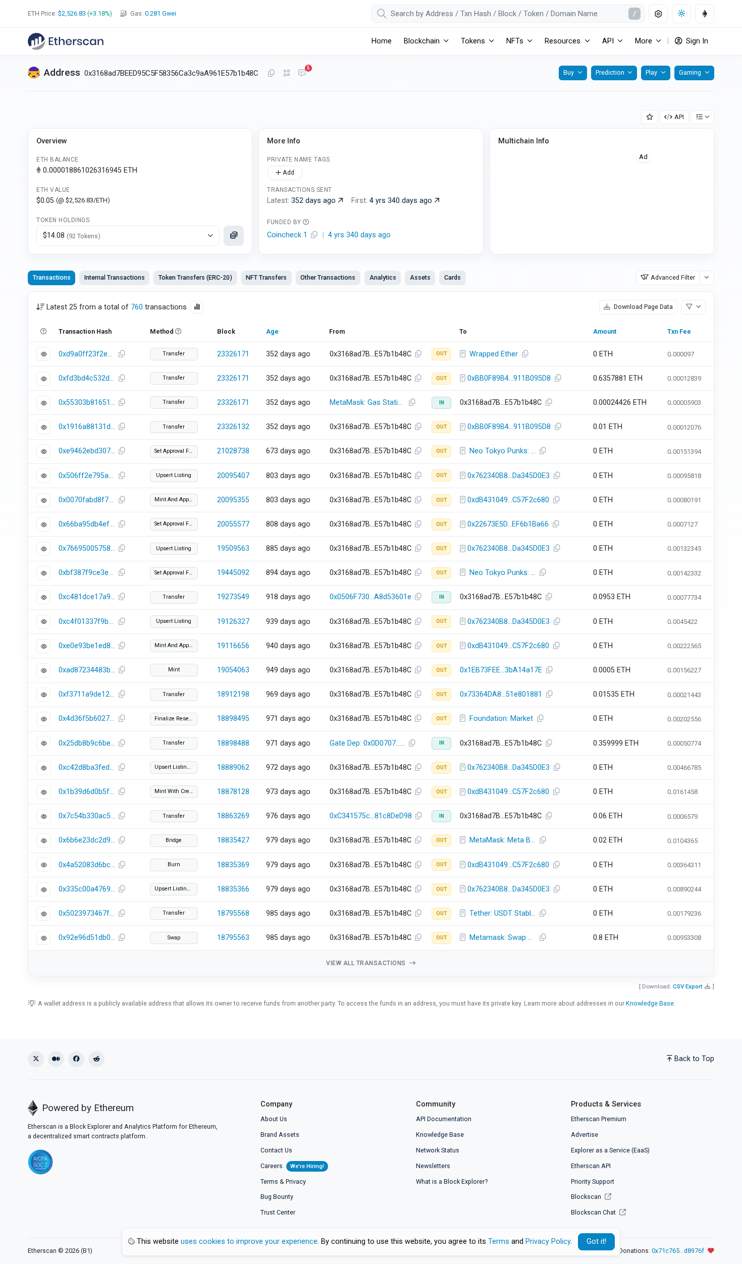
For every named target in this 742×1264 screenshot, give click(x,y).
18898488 (233, 743)
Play (651, 72)
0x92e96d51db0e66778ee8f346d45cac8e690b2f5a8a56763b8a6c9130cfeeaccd (87, 937)
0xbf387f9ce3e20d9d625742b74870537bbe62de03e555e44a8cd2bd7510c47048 (87, 572)
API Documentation (443, 1119)
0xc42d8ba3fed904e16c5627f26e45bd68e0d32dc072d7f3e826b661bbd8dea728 (87, 767)
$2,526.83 (72, 13)
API (679, 117)
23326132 (233, 427)
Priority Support (592, 1181)
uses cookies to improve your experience (249, 1241)
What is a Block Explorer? (452, 1181)
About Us (273, 1119)
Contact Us (276, 1150)
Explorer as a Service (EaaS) (610, 1150)
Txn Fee (679, 331)
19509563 (233, 548)
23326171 (233, 354)
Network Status (437, 1150)
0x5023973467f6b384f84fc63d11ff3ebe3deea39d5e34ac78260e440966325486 (87, 913)
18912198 (233, 694)
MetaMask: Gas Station (368, 402)
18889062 (233, 767)
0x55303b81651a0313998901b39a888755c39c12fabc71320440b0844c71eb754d (87, 402)
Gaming (690, 72)
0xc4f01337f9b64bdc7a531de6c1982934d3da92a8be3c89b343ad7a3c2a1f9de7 (87, 621)
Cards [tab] (452, 277)
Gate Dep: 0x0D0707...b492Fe (369, 743)
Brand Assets (279, 1134)
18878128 (233, 791)
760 (137, 307)
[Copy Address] (271, 73)
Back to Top (694, 1059)
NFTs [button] (514, 41)
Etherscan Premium (598, 1119)
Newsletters (433, 1166)
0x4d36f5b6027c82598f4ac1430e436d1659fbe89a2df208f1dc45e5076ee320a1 (87, 718)
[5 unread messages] (301, 73)
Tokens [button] (473, 41)
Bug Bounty (276, 1196)
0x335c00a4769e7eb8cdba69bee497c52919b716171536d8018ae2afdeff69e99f (87, 889)
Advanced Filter (673, 277)
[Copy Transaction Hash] (121, 354)
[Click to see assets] (234, 236)
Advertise (584, 1134)
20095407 (233, 475)
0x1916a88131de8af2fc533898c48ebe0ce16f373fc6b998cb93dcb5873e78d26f (87, 427)
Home (382, 41)
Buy (568, 72)
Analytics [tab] (382, 277)
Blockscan (587, 1196)
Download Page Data (642, 306)
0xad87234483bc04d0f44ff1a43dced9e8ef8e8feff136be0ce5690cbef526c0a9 (87, 670)
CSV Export (688, 986)
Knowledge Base (650, 1003)
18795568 (233, 913)
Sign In (696, 41)
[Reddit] (96, 1059)
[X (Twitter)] (36, 1059)
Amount (604, 331)
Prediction (610, 72)
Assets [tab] (420, 277)
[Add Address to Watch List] (649, 117)
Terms (269, 1181)
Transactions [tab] (52, 277)
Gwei (160, 13)
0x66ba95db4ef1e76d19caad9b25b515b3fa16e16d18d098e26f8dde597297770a (87, 524)
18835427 (233, 840)
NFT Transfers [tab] (266, 277)
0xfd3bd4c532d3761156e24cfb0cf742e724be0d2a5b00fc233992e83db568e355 (87, 378)
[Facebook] (76, 1059)
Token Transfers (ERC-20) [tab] (195, 277)
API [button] (608, 41)
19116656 (233, 646)
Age (272, 331)
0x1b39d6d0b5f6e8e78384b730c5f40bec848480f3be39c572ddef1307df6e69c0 (87, 791)
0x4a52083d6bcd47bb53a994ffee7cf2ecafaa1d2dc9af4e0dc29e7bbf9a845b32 (87, 865)
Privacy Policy (547, 1241)
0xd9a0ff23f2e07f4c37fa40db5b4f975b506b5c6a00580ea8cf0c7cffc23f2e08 (87, 354)
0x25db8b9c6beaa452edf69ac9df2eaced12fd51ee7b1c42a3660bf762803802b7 (87, 743)
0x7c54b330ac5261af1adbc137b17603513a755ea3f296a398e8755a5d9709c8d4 (87, 816)
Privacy (296, 1181)
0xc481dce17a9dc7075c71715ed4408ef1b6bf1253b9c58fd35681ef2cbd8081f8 (87, 597)
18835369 (233, 865)
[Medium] (56, 1059)
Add (287, 172)
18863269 (233, 816)
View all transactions (366, 963)
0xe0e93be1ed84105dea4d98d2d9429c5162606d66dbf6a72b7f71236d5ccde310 (87, 646)
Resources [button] (562, 41)
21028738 (233, 451)
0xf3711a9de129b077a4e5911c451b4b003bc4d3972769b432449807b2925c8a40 (87, 694)
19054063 (233, 670)
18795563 (233, 937)
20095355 (233, 500)
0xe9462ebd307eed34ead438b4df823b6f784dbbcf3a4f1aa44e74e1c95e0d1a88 (87, 451)
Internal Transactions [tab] (114, 277)
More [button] (643, 41)
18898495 (233, 718)
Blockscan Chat (594, 1212)
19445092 (233, 572)
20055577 (233, 524)
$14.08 (71, 235)
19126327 (233, 621)
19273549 (233, 597)
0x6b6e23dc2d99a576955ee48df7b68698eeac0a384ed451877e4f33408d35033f (87, 840)
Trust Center (277, 1212)
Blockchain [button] (422, 41)
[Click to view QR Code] (287, 73)
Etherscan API (591, 1166)
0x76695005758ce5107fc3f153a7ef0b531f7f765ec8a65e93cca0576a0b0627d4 (87, 548)
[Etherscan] (65, 41)
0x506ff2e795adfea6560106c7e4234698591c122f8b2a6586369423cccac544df (87, 475)
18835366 (233, 889)
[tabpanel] (371, 633)
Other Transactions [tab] (327, 277)
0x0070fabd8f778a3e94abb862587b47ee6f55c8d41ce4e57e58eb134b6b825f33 (87, 500)
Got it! (596, 1241)
